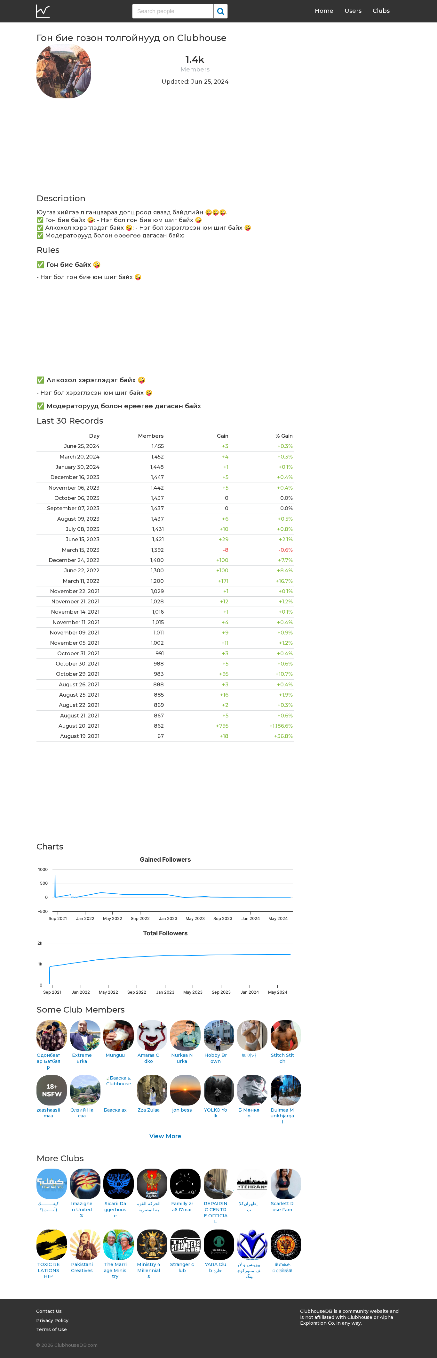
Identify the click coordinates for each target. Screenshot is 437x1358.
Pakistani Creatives (82, 1267)
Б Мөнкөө (248, 1113)
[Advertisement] (165, 148)
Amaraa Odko (149, 1058)
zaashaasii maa (48, 1113)
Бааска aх (115, 1110)
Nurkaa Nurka (182, 1058)
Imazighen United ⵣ (81, 1209)
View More (165, 1136)
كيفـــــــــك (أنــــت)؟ (48, 1207)
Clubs (381, 10)
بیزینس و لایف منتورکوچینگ (248, 1270)
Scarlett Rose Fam (282, 1207)
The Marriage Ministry (115, 1270)
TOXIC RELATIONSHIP (48, 1270)
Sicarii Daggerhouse (115, 1209)
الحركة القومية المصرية (149, 1207)
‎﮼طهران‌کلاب (249, 1207)
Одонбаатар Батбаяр (48, 1061)
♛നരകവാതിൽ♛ (282, 1267)
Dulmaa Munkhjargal (282, 1116)
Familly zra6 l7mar (182, 1207)
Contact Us (49, 1311)
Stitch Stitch (282, 1058)
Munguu (115, 1055)
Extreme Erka (82, 1058)
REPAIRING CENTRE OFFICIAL (215, 1212)
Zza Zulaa (149, 1110)
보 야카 (249, 1055)
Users (353, 10)
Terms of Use (51, 1329)
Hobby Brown (215, 1058)
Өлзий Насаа (81, 1113)
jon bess (182, 1110)
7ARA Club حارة (215, 1267)
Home (324, 10)
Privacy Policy (52, 1320)
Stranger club (182, 1267)
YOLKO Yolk (215, 1113)
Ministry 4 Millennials (148, 1270)
